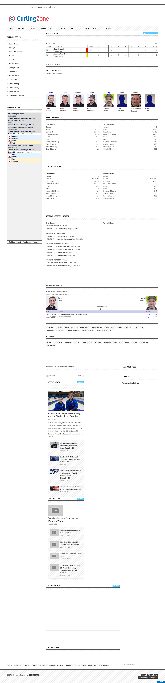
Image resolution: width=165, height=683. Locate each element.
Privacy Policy (153, 675)
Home (11, 28)
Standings (12, 60)
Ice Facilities (107, 28)
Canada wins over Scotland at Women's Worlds (63, 519)
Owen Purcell (59, 49)
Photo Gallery (14, 87)
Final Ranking (14, 83)
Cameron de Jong (64, 249)
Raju (13, 154)
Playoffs (32, 118)
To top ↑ (160, 682)
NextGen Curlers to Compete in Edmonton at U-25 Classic (70, 488)
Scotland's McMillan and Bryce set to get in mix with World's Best (70, 459)
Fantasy (63, 28)
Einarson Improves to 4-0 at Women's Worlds (70, 531)
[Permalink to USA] (54, 471)
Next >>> (81, 376)
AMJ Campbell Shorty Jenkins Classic (73, 314)
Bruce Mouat (63, 255)
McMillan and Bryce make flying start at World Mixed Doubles (64, 415)
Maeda (14, 156)
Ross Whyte (62, 252)
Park (13, 143)
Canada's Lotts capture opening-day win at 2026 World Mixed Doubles (69, 445)
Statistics (87, 342)
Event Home (13, 44)
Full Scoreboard (15, 242)
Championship (14, 68)
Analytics (75, 28)
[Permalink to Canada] (54, 444)
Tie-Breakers (14, 64)
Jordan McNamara (65, 239)
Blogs (95, 28)
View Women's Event (16, 95)
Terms (144, 675)
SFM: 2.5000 (13, 80)
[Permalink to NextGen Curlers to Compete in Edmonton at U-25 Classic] (54, 488)
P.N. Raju (61, 236)
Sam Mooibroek (64, 265)
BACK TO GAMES (54, 64)
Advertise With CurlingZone (148, 678)
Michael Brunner (64, 246)
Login (53, 7)
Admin (155, 43)
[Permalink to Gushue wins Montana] (54, 555)
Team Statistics (14, 76)
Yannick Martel (59, 54)
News (86, 28)
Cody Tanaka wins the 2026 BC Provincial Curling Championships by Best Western (70, 569)
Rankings (22, 28)
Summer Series (65, 317)
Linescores (13, 72)
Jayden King (62, 228)
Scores (53, 28)
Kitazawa (15, 136)
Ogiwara (15, 161)
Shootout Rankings (55, 330)
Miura (14, 141)
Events (33, 28)
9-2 (156, 314)
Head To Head (14, 91)
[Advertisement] (24, 201)
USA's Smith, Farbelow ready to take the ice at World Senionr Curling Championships (70, 474)
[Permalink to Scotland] (54, 458)
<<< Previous (51, 376)
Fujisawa (15, 138)
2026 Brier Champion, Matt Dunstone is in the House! (70, 543)
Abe (13, 159)
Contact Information (16, 52)
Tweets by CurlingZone (130, 383)
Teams (43, 28)
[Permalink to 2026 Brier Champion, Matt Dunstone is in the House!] (54, 544)
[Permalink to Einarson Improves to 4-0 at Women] (54, 532)
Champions (13, 48)
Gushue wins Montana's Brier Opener (70, 555)
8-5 (156, 317)
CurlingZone (33, 675)
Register (47, 7)
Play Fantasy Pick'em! (31, 242)
